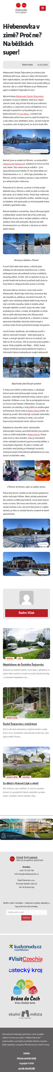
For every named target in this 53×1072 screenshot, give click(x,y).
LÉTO (19, 658)
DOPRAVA (10, 658)
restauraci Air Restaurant (14, 164)
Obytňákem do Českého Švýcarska (23, 665)
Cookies (26, 1053)
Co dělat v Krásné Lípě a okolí (20, 783)
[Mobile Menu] (43, 8)
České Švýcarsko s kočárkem (20, 724)
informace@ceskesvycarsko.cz (26, 874)
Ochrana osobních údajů (26, 1058)
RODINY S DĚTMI (12, 718)
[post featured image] (26, 643)
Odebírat (26, 918)
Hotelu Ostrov (33, 411)
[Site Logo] (21, 8)
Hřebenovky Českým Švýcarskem (30, 96)
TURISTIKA (26, 777)
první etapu (24, 114)
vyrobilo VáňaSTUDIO (26, 1069)
